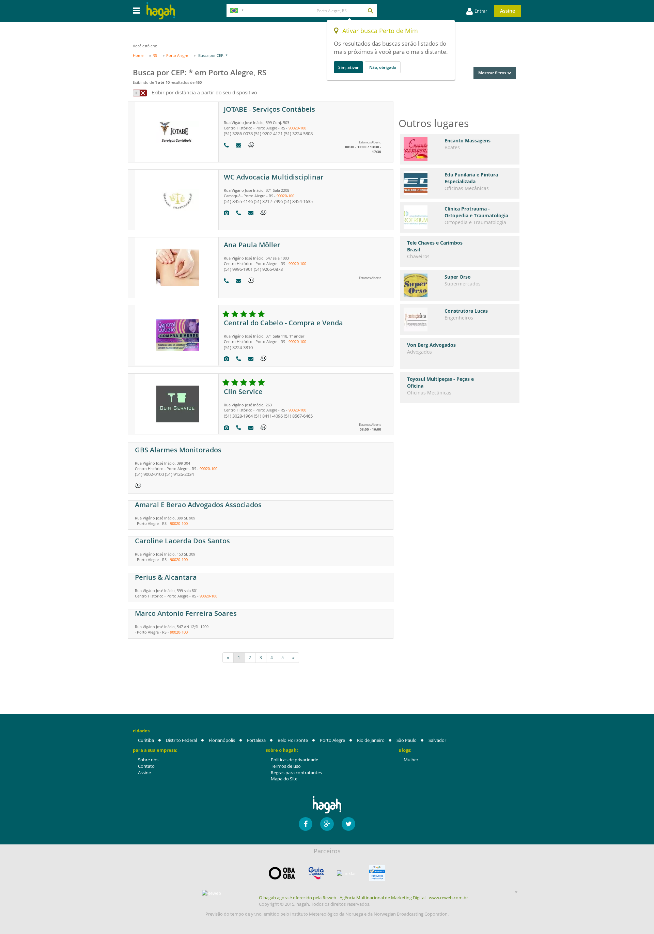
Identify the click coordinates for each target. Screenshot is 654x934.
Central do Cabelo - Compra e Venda (283, 322)
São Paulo (406, 740)
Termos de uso (286, 766)
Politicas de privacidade (294, 760)
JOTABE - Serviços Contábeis (269, 109)
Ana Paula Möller (252, 244)
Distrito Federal (181, 740)
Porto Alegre (332, 740)
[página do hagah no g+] (327, 824)
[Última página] (293, 657)
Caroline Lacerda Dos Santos (182, 540)
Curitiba (146, 740)
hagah (160, 10)
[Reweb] (212, 892)
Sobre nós (148, 760)
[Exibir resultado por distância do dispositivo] (140, 93)
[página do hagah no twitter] (348, 824)
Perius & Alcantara (166, 577)
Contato (146, 766)
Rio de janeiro (371, 740)
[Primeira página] (228, 657)
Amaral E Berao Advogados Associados (198, 504)
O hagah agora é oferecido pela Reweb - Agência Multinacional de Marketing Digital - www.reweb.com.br (363, 897)
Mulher (411, 760)
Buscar (370, 10)
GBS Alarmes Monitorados (178, 449)
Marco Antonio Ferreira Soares (186, 613)
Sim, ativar (348, 67)
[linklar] (346, 873)
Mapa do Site (284, 779)
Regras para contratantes (296, 772)
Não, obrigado (382, 67)
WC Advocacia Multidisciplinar (274, 177)
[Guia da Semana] (316, 873)
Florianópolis (222, 740)
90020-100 (297, 127)
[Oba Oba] (282, 873)
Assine (507, 10)
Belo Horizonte (293, 740)
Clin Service (243, 391)
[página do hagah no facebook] (305, 824)
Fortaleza (256, 740)
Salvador (437, 740)
